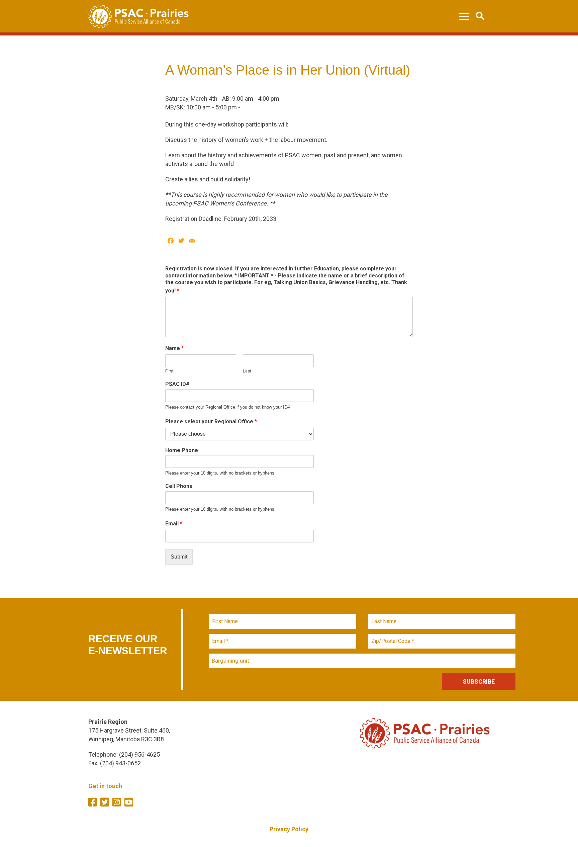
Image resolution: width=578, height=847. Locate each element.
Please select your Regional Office (211, 421)
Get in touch (105, 785)
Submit (179, 557)
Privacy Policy (289, 829)
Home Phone (181, 450)
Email (173, 523)
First (169, 370)
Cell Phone (179, 486)
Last (247, 370)
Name (174, 348)
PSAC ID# (177, 384)
